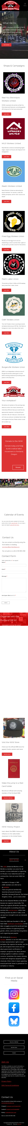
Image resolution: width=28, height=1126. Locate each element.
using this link (14, 523)
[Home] (10, 5)
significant (10, 923)
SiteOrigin (19, 1124)
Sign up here (4, 638)
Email (3, 569)
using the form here (14, 525)
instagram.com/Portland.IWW (14, 1106)
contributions (19, 923)
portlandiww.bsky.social (10, 1112)
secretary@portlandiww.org (10, 547)
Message (4, 576)
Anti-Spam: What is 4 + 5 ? (9, 595)
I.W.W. (4, 866)
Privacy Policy (6, 1081)
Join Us (5, 1062)
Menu (25, 5)
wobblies (6, 887)
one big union (13, 910)
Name (4, 562)
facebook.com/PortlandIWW (12, 1109)
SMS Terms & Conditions (10, 1085)
